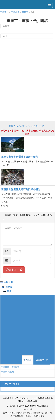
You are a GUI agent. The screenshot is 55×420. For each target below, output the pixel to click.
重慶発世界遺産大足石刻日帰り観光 (20, 189)
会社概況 (7, 398)
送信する (13, 269)
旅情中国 (34, 406)
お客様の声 (31, 401)
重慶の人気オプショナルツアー (27, 126)
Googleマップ (42, 360)
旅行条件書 (43, 398)
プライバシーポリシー (25, 398)
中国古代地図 (7, 372)
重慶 (9, 291)
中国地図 (15, 12)
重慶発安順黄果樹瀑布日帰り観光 (19, 156)
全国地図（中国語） (10, 367)
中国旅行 (4, 12)
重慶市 (25, 12)
